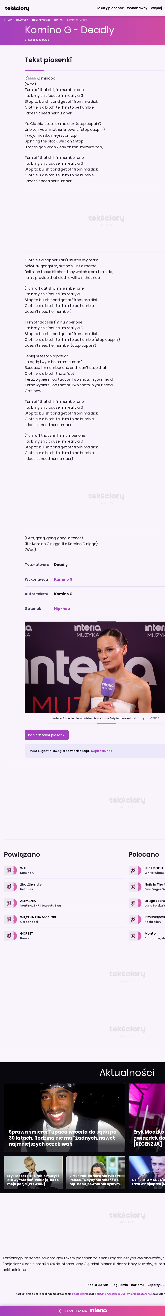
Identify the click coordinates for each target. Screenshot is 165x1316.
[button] (110, 8)
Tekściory (22, 19)
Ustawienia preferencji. (137, 1293)
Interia (8, 19)
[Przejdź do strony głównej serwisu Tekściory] (17, 8)
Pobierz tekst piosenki (46, 735)
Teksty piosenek (41, 19)
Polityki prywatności (108, 1294)
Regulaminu (80, 1294)
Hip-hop (58, 19)
